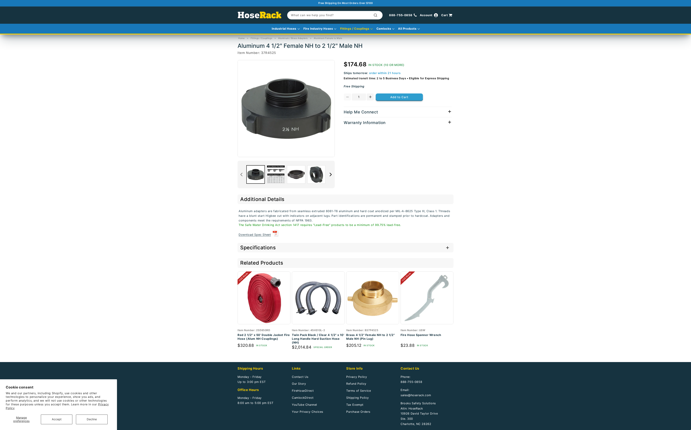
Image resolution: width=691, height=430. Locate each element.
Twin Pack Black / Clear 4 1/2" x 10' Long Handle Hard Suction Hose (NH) (318, 338)
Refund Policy (356, 383)
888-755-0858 (411, 382)
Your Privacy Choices (307, 411)
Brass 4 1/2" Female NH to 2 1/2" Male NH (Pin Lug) (370, 336)
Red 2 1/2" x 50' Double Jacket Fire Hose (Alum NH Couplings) (264, 336)
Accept (57, 419)
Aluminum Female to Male (328, 38)
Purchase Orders (358, 411)
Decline (92, 419)
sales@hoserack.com (416, 395)
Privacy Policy (356, 376)
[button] (447, 15)
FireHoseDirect (303, 390)
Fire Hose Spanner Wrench (421, 335)
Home (241, 38)
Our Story (299, 383)
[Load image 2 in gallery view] (276, 174)
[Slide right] (331, 175)
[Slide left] (241, 175)
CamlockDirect (303, 397)
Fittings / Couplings (261, 38)
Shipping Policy (357, 397)
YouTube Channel (304, 404)
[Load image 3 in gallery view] (296, 174)
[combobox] (334, 15)
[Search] (375, 15)
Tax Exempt (354, 404)
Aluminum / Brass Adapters (293, 38)
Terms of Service (358, 390)
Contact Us (300, 376)
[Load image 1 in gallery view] (255, 174)
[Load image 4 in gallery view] (316, 174)
